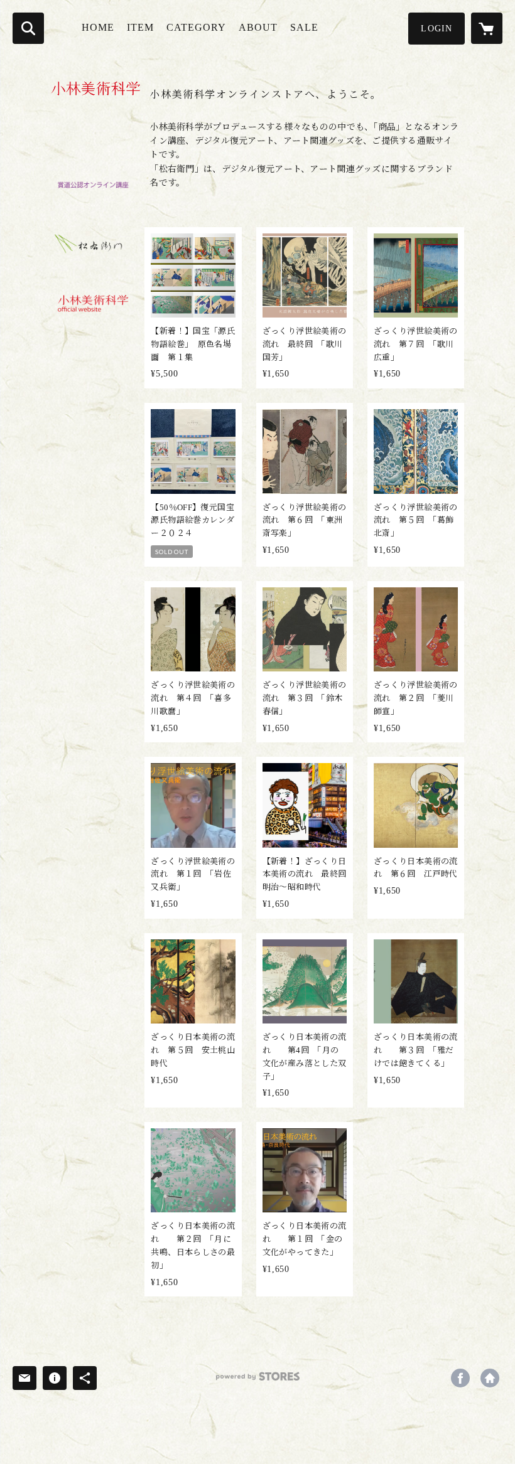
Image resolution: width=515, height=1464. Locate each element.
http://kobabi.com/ (489, 1378)
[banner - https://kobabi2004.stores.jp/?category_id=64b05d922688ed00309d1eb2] (89, 244)
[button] (436, 29)
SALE (304, 27)
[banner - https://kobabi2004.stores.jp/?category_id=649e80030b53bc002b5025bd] (89, 184)
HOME (98, 27)
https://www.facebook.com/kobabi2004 (460, 1378)
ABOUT (258, 27)
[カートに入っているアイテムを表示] (486, 28)
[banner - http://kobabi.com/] (89, 304)
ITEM (140, 27)
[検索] (28, 28)
